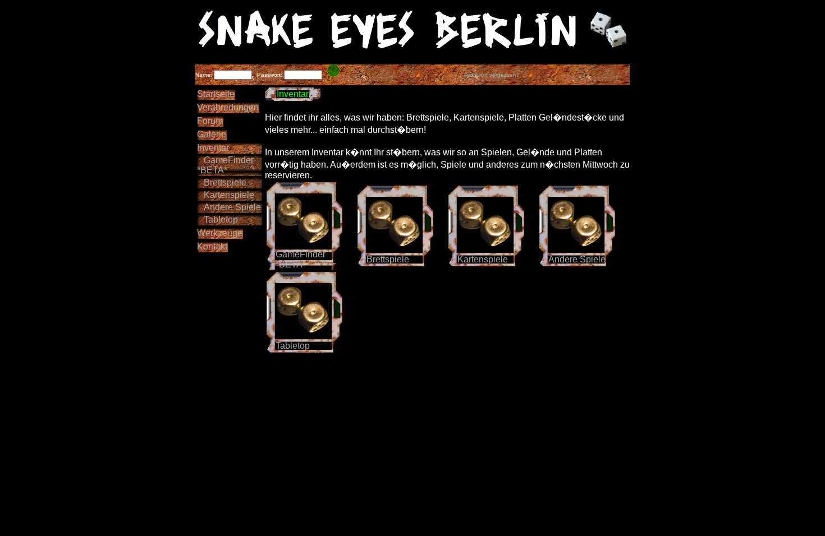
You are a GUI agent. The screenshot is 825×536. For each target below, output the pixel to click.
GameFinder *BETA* (225, 165)
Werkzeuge (219, 233)
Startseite (216, 94)
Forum (210, 121)
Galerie (211, 134)
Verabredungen (228, 107)
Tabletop (217, 219)
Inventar (213, 148)
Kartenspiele (225, 195)
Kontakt (212, 246)
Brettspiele (221, 182)
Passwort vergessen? (492, 75)
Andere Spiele (229, 207)
